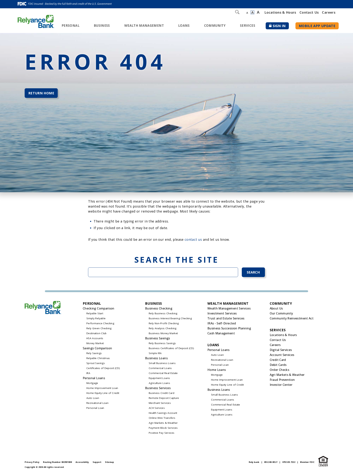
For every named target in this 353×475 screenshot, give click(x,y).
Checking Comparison (98, 308)
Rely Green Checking (99, 328)
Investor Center (281, 385)
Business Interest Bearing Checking (170, 318)
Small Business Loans (162, 363)
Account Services (282, 355)
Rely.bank (254, 462)
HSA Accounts (94, 338)
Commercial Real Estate (163, 373)
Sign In (281, 26)
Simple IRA (155, 353)
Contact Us (309, 12)
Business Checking (158, 308)
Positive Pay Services (161, 432)
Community (215, 25)
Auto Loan (92, 398)
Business (102, 25)
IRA (88, 373)
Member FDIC (307, 462)
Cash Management (221, 333)
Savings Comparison (97, 348)
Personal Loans (94, 378)
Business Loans (156, 358)
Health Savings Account (163, 413)
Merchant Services (160, 403)
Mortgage (92, 383)
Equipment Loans (159, 378)
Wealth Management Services (229, 308)
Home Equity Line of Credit (102, 393)
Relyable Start (94, 313)
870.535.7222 (288, 462)
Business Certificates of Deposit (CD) (171, 348)
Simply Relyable (96, 318)
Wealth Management (144, 25)
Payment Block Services (163, 427)
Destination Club (96, 333)
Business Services (158, 388)
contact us (193, 239)
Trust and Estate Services (226, 318)
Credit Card (278, 360)
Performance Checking (100, 323)
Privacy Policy (32, 462)
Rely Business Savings (162, 343)
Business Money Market (163, 333)
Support (97, 462)
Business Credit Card (161, 393)
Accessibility (82, 462)
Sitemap (109, 462)
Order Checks (279, 370)
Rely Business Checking (163, 313)
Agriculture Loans (159, 383)
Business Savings (157, 338)
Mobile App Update (317, 26)
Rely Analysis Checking (162, 328)
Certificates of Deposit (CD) (103, 368)
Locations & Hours (280, 12)
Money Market (95, 343)
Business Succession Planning (229, 328)
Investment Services (222, 313)
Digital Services (281, 350)
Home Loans (216, 370)
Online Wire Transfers (162, 418)
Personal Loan (95, 408)
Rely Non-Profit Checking (164, 323)
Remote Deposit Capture (164, 398)
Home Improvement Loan (102, 388)
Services (247, 25)
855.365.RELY (270, 462)
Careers (328, 12)
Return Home (41, 93)
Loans (184, 25)
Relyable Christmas (98, 358)
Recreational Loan (97, 403)
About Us (276, 308)
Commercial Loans (160, 368)
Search (253, 272)
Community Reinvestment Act (291, 318)
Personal (70, 25)
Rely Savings (94, 353)
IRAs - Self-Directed (221, 323)
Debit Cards (278, 365)
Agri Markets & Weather (163, 422)
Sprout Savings (95, 363)
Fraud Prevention (282, 380)
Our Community (281, 313)
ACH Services (157, 408)
